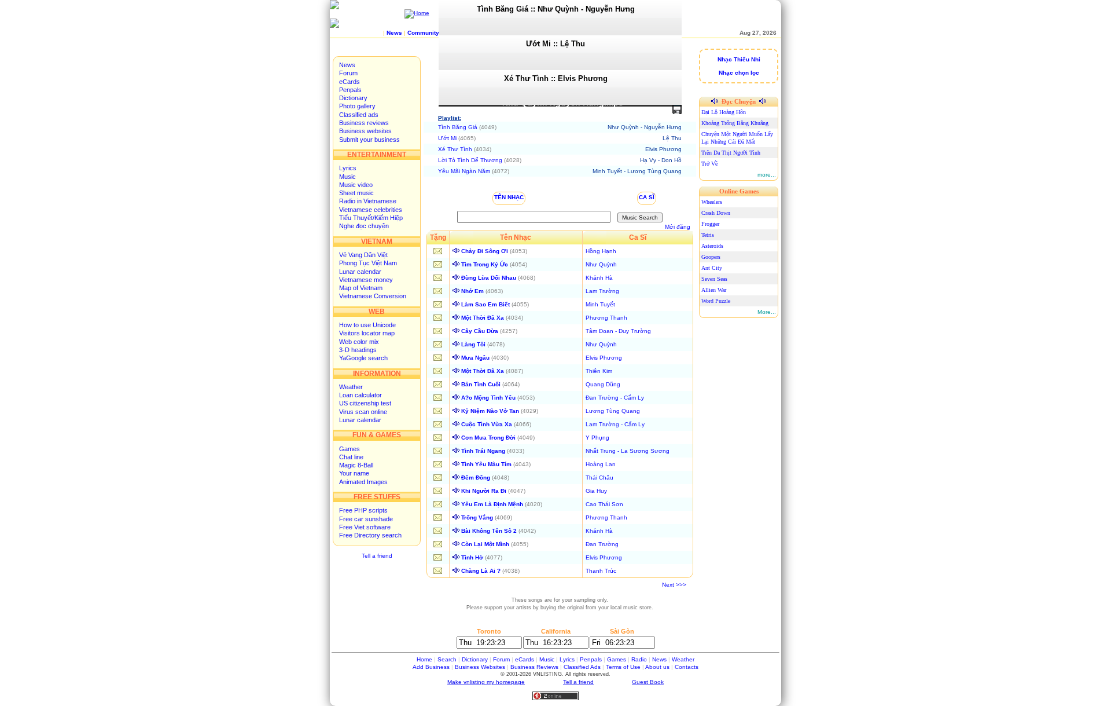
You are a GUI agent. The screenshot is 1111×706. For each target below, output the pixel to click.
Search (447, 659)
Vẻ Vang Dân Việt (363, 254)
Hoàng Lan (601, 464)
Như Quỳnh (601, 264)
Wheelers (711, 202)
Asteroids (712, 246)
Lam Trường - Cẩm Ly (615, 424)
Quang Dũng (603, 384)
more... (766, 174)
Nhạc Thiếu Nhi (739, 59)
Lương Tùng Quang (613, 411)
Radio (639, 659)
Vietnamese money (366, 279)
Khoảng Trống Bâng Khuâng (734, 123)
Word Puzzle (715, 301)
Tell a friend (377, 556)
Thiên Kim (599, 371)
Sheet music (356, 192)
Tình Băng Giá (457, 127)
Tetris (707, 235)
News (347, 64)
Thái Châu (599, 477)
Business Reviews (534, 667)
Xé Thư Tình (455, 149)
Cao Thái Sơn (604, 504)
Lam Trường (602, 291)
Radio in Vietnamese (367, 200)
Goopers (710, 257)
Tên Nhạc (509, 197)
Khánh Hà (599, 278)
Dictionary (353, 97)
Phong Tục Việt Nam (368, 262)
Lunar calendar (360, 271)
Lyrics (347, 167)
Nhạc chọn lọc (739, 72)
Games (349, 448)
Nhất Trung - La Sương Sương (627, 451)
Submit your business (369, 139)
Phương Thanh (606, 317)
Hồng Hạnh (601, 251)
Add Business (431, 667)
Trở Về (709, 163)
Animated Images (363, 481)
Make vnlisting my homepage (486, 682)
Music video (356, 184)
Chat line (351, 456)
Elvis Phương (604, 357)
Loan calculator (360, 395)
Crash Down (715, 213)
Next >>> (674, 584)
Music (347, 176)
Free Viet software (365, 527)
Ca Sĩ (646, 197)
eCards (349, 81)
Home (424, 659)
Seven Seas (714, 279)
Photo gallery (357, 106)
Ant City (711, 268)
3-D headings (358, 349)
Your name (354, 473)
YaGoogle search (363, 357)
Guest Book (648, 682)
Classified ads (358, 114)
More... (766, 312)
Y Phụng (597, 437)
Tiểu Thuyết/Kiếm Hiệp (371, 217)
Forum (348, 72)
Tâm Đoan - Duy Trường (618, 331)
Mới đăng (677, 227)
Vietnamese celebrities (370, 209)
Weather (351, 386)
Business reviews (364, 122)
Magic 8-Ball (356, 465)
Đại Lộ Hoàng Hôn (723, 112)
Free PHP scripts (363, 510)
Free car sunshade (366, 518)
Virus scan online (363, 411)
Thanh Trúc (601, 571)
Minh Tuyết (600, 304)
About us (657, 667)
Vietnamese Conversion (372, 295)
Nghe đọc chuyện (364, 225)
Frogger (710, 224)
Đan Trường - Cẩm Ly (615, 397)
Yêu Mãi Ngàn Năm (464, 171)
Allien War (713, 290)
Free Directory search (370, 535)
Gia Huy (596, 491)
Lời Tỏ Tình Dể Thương (470, 160)
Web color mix (359, 341)
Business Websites (480, 667)
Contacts (686, 667)
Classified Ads (582, 667)
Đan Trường (602, 544)
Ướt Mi (447, 138)
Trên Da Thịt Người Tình (730, 152)
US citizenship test (365, 403)
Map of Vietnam (360, 287)
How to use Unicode (367, 324)
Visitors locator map (367, 333)
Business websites (365, 130)
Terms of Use (623, 667)
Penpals (350, 89)
